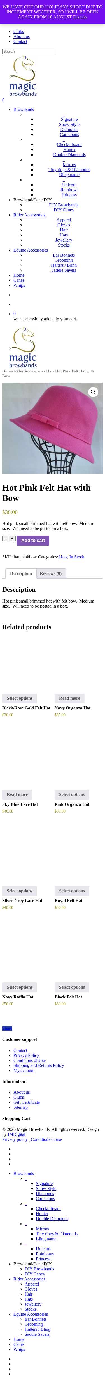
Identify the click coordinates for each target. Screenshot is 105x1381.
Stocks (30, 1309)
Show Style (46, 1188)
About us (21, 1092)
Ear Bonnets (35, 1319)
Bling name (46, 1238)
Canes (18, 1344)
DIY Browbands (39, 1269)
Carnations (45, 1198)
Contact (20, 1050)
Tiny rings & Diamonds (57, 1233)
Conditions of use (46, 1139)
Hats (50, 371)
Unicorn (43, 1248)
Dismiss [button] (80, 17)
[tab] (21, 573)
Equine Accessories (30, 1314)
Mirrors (42, 1228)
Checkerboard (48, 1208)
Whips (19, 1349)
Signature (44, 1183)
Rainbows (45, 1253)
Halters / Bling (37, 1329)
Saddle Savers (37, 1334)
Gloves (31, 1289)
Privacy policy (15, 1139)
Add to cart (33, 540)
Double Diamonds (52, 1218)
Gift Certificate (26, 1102)
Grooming (34, 1324)
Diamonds (45, 1193)
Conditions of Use (29, 1060)
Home (7, 371)
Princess (43, 1258)
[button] (93, 392)
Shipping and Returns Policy (38, 1065)
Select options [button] (19, 698)
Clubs (18, 1097)
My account (23, 1070)
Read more (69, 698)
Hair (28, 1294)
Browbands (23, 1173)
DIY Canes (35, 1274)
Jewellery (33, 1304)
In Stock (76, 557)
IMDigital (16, 1134)
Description (21, 573)
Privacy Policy (26, 1055)
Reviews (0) (51, 573)
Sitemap (20, 1107)
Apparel (32, 1284)
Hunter (42, 1213)
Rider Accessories (29, 371)
